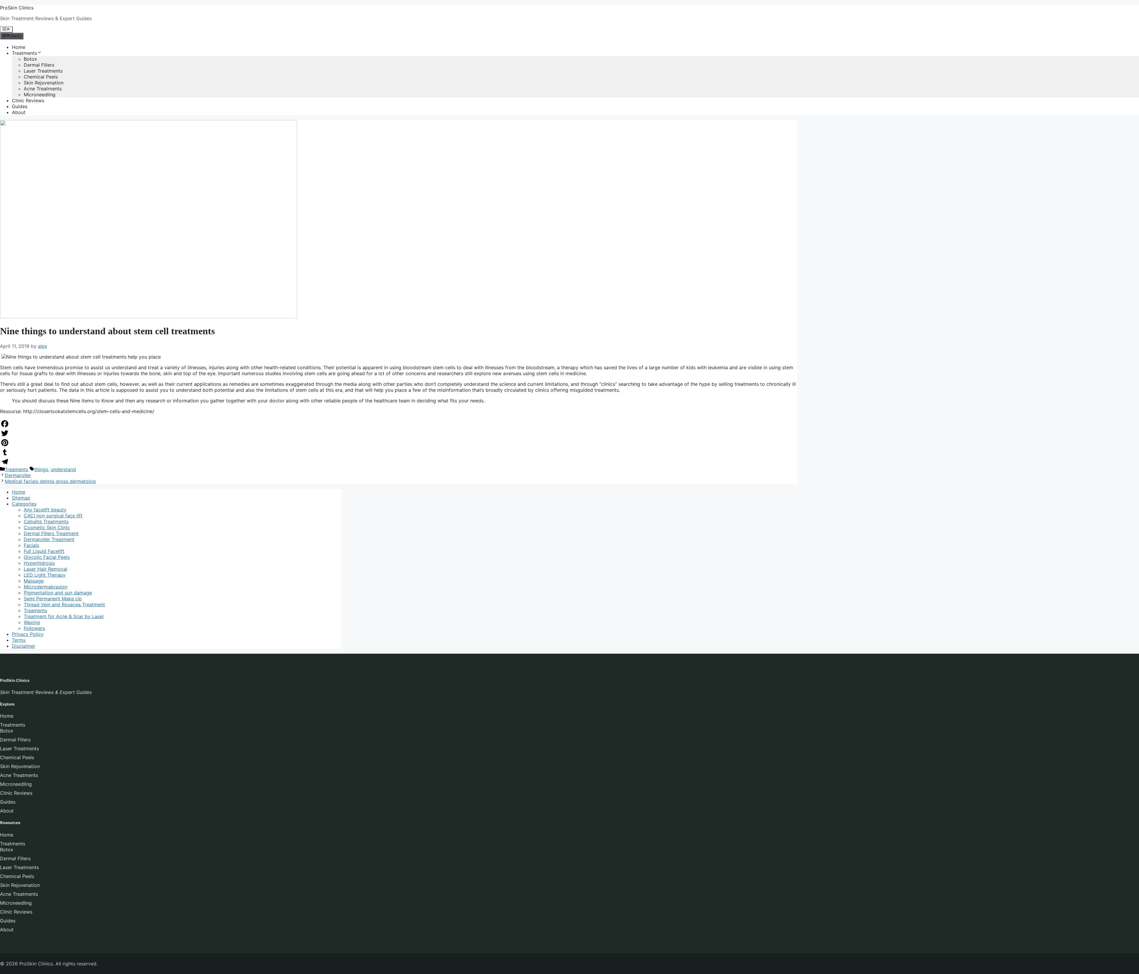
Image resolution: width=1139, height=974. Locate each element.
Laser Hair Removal (45, 569)
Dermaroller (18, 475)
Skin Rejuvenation (43, 83)
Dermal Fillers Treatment (51, 533)
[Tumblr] (398, 452)
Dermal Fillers (39, 65)
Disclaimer (23, 646)
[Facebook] (398, 423)
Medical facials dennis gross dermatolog (50, 481)
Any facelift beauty (45, 510)
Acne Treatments (43, 89)
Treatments (24, 53)
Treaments (16, 469)
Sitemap (21, 498)
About (19, 112)
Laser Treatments (43, 71)
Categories (24, 504)
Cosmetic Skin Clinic (47, 527)
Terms (19, 640)
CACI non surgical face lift (53, 516)
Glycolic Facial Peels (47, 557)
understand (63, 469)
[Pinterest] (398, 442)
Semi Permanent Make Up (53, 599)
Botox (30, 59)
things (41, 469)
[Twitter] (398, 433)
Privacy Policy (28, 634)
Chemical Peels (41, 77)
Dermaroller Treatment (49, 539)
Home (18, 47)
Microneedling (39, 94)
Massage (34, 581)
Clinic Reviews (28, 100)
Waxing (32, 622)
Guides (19, 106)
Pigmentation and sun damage (58, 593)
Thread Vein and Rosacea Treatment (64, 604)
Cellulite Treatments (46, 521)
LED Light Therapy (45, 575)
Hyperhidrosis (39, 563)
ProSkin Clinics (17, 8)
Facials (31, 545)
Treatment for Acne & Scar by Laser (64, 616)
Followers (34, 628)
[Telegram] (398, 461)
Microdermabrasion (45, 587)
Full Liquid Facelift (44, 551)
